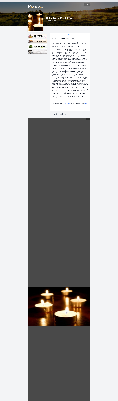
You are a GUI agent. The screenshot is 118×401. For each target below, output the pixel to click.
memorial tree (67, 103)
